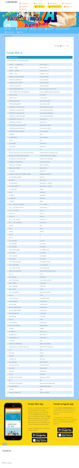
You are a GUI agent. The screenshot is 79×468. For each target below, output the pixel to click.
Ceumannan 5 (25, 6)
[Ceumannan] (11, 1)
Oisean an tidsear (37, 29)
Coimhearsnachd (55, 6)
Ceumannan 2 (39, 3)
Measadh (23, 9)
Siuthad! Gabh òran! (63, 29)
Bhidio (21, 32)
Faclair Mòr (50, 29)
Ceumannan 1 (25, 3)
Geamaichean (10, 32)
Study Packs (40, 6)
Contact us (69, 6)
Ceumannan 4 (68, 3)
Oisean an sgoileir (23, 29)
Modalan (8, 29)
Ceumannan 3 (53, 3)
